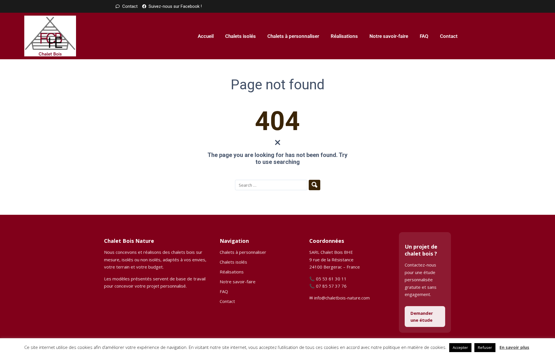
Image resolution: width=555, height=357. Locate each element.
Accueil (206, 36)
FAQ (424, 36)
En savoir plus (514, 347)
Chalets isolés (240, 36)
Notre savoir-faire (388, 36)
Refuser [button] (485, 347)
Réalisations (344, 36)
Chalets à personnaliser (293, 36)
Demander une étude (421, 316)
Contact (449, 36)
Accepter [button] (460, 347)
